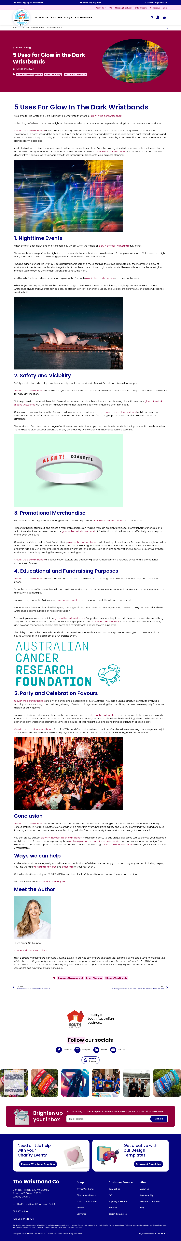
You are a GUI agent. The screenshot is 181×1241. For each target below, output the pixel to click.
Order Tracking (141, 8)
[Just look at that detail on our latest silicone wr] (45, 1083)
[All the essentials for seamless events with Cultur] (75, 1083)
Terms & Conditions (54, 1234)
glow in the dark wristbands (111, 151)
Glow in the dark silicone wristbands (33, 729)
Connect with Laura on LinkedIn (31, 950)
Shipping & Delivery (123, 8)
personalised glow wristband (121, 412)
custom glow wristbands (70, 600)
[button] (152, 17)
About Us (100, 8)
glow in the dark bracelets (99, 278)
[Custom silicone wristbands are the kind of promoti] (167, 1083)
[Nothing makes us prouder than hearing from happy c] (14, 1083)
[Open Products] (47, 17)
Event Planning (53, 74)
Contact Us (155, 8)
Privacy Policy (68, 1234)
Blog (165, 8)
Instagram (86, 1050)
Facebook (67, 1050)
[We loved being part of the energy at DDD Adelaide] (106, 1083)
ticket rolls (67, 866)
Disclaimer (78, 1234)
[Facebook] (59, 1050)
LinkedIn (104, 1050)
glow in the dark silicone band (78, 531)
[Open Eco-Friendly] (91, 17)
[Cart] (164, 17)
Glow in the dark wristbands (29, 130)
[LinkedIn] (96, 1050)
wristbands (40, 866)
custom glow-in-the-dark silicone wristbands (94, 841)
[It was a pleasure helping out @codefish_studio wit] (136, 1083)
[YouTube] (113, 1050)
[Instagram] (77, 1050)
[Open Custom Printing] (71, 17)
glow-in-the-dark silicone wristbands (61, 837)
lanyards (51, 866)
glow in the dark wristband (104, 715)
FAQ (110, 8)
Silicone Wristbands (75, 74)
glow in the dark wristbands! (106, 116)
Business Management (29, 74)
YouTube (121, 1050)
